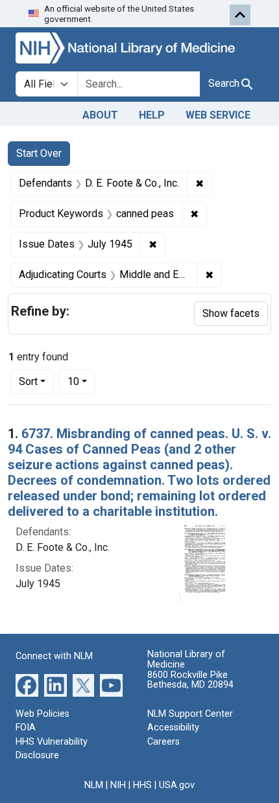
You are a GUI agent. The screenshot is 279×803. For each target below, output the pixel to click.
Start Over (39, 153)
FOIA (26, 727)
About (100, 115)
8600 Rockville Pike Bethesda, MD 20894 (190, 680)
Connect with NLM (54, 656)
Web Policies (42, 713)
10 (81, 381)
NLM (93, 785)
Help (152, 115)
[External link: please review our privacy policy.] (27, 684)
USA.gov (177, 785)
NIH (118, 785)
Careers (163, 741)
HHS (142, 785)
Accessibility (173, 727)
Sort (28, 381)
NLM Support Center (190, 713)
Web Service (218, 115)
